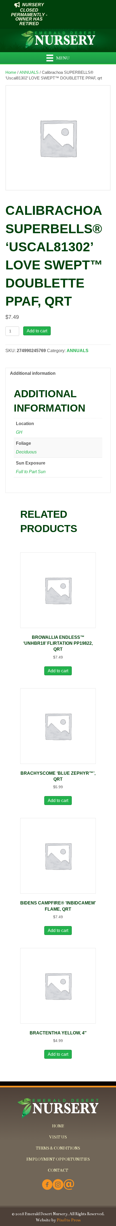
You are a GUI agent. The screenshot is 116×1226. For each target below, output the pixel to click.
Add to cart (37, 331)
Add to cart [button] (58, 671)
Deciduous (26, 452)
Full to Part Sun (31, 471)
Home (10, 72)
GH (19, 432)
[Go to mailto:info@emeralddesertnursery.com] (68, 1185)
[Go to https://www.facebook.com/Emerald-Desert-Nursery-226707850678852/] (47, 1185)
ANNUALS (29, 72)
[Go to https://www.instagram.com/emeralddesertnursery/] (58, 1185)
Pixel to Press (69, 1220)
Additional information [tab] (33, 373)
